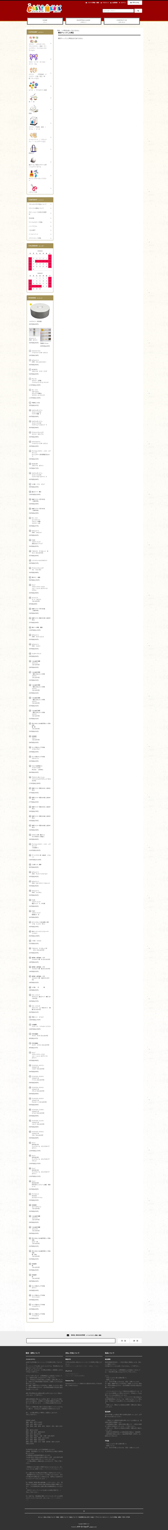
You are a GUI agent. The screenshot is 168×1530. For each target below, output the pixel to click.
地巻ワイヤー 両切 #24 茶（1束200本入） (41, 619)
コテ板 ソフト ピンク (38, 484)
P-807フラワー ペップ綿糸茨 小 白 (36, 912)
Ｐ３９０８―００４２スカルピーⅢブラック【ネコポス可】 (38, 1089)
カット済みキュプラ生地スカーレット (38, 757)
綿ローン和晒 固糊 (37, 627)
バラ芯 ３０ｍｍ (36, 940)
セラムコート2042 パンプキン (37, 891)
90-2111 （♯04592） (38, 769)
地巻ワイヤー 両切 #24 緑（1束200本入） (41, 798)
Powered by (74, 1526)
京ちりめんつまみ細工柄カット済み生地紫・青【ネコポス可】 (41, 726)
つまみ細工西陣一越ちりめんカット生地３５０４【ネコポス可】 (38, 700)
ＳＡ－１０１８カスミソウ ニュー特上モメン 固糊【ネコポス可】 (41, 1007)
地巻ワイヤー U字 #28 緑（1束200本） (38, 609)
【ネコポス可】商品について (54, 1469)
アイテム (136, 2)
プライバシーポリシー (101, 1517)
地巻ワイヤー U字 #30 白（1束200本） (38, 509)
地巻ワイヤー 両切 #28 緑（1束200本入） (41, 826)
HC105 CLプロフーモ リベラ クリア (39, 370)
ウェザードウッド (36, 653)
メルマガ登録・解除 (115, 1517)
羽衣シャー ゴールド (38, 1017)
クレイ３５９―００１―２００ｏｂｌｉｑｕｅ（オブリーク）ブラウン (40, 587)
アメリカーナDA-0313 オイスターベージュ (37, 1195)
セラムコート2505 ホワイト (33, 339)
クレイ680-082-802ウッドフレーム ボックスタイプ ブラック (41, 1158)
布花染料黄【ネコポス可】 (36, 1265)
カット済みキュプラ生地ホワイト (38, 1286)
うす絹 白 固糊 (36, 864)
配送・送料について (62, 1517)
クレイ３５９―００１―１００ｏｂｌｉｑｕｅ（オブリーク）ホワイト (40, 1055)
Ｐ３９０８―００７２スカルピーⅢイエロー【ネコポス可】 (38, 1067)
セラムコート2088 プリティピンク (38, 635)
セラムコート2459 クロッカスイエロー (39, 361)
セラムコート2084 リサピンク (37, 531)
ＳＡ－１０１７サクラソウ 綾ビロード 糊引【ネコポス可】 (41, 996)
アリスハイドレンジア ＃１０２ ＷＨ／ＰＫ (38, 433)
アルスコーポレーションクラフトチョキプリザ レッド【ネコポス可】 (41, 779)
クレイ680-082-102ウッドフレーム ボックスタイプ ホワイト (41, 1145)
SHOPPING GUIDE (83, 21)
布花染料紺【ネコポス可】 (36, 1276)
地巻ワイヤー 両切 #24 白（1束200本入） (41, 789)
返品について (73, 1517)
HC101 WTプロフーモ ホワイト (38, 464)
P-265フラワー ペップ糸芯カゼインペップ (37, 541)
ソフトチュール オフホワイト (39, 560)
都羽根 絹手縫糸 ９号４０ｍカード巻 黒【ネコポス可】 (41, 967)
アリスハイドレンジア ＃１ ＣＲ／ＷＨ (38, 568)
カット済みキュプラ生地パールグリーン (38, 1305)
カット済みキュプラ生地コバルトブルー (38, 748)
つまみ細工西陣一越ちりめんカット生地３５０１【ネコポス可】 (38, 675)
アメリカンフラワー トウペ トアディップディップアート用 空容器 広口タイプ (41, 453)
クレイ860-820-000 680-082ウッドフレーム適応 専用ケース (41, 1184)
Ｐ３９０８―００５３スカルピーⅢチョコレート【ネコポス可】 (39, 1100)
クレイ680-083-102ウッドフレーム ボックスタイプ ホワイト (41, 1171)
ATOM (128, 1517)
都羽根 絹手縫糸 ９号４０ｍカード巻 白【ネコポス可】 (41, 958)
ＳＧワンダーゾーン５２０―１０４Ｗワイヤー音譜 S (37, 412)
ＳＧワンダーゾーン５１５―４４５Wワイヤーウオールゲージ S (39, 474)
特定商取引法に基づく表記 (86, 1517)
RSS (123, 1517)
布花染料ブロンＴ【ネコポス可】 (36, 738)
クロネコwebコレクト (72, 1374)
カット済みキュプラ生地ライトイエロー (38, 1296)
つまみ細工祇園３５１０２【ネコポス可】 (36, 663)
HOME (45, 21)
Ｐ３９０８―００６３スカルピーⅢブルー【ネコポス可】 (38, 1133)
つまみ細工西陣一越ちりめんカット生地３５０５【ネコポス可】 (38, 713)
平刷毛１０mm (36, 402)
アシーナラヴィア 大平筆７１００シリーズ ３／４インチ (40, 380)
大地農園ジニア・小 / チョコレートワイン (41, 1025)
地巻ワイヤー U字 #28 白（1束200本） (38, 500)
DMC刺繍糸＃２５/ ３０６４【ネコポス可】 (41, 1044)
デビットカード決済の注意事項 (74, 1376)
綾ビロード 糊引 (36, 491)
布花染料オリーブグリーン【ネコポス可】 (36, 1206)
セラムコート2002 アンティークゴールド (39, 873)
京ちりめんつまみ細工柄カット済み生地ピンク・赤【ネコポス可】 (41, 1241)
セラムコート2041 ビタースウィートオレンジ (41, 882)
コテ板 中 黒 (38, 987)
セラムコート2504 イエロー (36, 645)
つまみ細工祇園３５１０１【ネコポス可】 (36, 1217)
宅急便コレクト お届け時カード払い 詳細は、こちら (81, 1366)
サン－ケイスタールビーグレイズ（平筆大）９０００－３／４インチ (38, 392)
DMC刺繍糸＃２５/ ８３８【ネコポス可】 (40, 1034)
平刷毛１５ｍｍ (44, 343)
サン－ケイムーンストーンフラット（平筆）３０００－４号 (36, 520)
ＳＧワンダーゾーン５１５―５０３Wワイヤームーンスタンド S (39, 423)
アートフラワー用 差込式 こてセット (41, 856)
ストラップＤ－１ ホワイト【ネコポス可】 (36, 599)
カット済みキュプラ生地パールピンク (38, 1314)
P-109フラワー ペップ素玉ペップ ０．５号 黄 (38, 901)
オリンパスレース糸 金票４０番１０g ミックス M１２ (40, 923)
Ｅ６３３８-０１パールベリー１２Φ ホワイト (40, 442)
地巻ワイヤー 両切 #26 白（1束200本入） (41, 807)
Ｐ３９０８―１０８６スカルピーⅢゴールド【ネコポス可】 (38, 1111)
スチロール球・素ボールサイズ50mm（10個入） (38, 835)
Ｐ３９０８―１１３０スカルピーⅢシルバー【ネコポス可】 (38, 1122)
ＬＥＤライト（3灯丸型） (35, 321)
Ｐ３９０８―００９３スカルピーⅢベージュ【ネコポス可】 (38, 1078)
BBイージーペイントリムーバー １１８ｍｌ (41, 932)
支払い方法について (49, 1517)
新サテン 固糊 (36, 577)
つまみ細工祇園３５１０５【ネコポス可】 (36, 1229)
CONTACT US (122, 21)
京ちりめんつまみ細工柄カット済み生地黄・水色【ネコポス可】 (41, 1253)
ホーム (40, 1517)
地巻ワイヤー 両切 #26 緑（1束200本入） (41, 817)
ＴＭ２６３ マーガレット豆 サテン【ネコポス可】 (39, 949)
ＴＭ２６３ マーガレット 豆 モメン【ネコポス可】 (40, 552)
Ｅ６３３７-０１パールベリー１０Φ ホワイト (40, 351)
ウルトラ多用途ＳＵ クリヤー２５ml (37, 766)
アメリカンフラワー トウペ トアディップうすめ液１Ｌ (41, 845)
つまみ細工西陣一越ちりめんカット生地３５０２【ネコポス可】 (38, 687)
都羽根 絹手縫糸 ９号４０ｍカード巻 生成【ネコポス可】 (40, 978)
